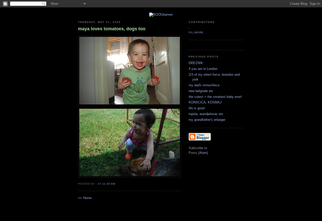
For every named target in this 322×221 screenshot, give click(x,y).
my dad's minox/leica (204, 85)
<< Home (85, 198)
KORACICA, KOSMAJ (205, 102)
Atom (203, 153)
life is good (197, 108)
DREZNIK (196, 63)
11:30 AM (108, 183)
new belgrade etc (201, 91)
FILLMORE (196, 32)
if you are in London (203, 69)
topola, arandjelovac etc (206, 114)
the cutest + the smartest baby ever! (215, 97)
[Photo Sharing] (161, 14)
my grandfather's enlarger (207, 120)
